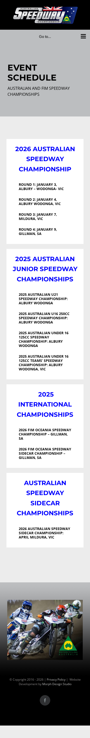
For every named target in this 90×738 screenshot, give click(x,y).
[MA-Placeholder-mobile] (45, 603)
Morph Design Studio (57, 684)
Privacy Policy (56, 679)
